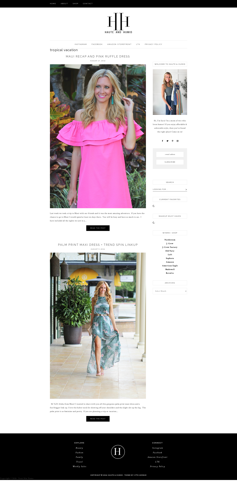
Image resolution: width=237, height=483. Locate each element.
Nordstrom (169, 239)
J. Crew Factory (169, 247)
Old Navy (169, 251)
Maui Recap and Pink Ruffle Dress (98, 56)
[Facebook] (162, 141)
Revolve (170, 273)
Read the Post (98, 228)
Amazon (170, 262)
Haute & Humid (118, 23)
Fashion (79, 452)
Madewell (170, 269)
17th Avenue (140, 475)
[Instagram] (177, 141)
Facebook (157, 452)
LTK (157, 461)
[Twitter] (167, 141)
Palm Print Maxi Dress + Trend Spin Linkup (98, 244)
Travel (79, 461)
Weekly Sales (79, 466)
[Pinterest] (172, 141)
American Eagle (170, 265)
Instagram (157, 448)
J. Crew (169, 243)
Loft (170, 254)
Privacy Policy (157, 466)
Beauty (79, 448)
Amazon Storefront (157, 457)
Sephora (170, 258)
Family (79, 457)
